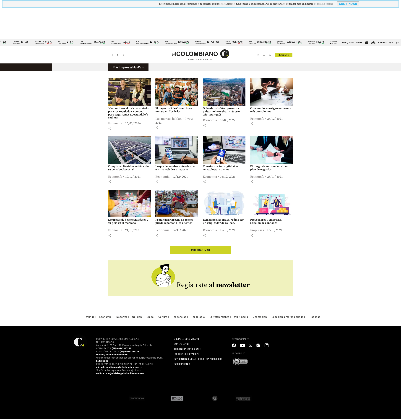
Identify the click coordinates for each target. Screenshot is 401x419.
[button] (109, 128)
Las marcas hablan (168, 119)
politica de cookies (323, 3)
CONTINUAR (348, 4)
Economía (115, 123)
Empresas (257, 230)
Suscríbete (284, 55)
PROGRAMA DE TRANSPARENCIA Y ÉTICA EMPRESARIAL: (124, 364)
